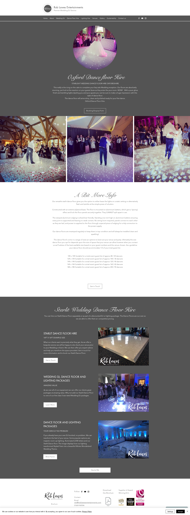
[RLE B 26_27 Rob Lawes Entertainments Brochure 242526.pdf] (108, 502)
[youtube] (142, 18)
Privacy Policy (87, 511)
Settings (170, 511)
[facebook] (139, 18)
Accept (180, 511)
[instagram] (145, 18)
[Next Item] (186, 149)
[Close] (187, 511)
